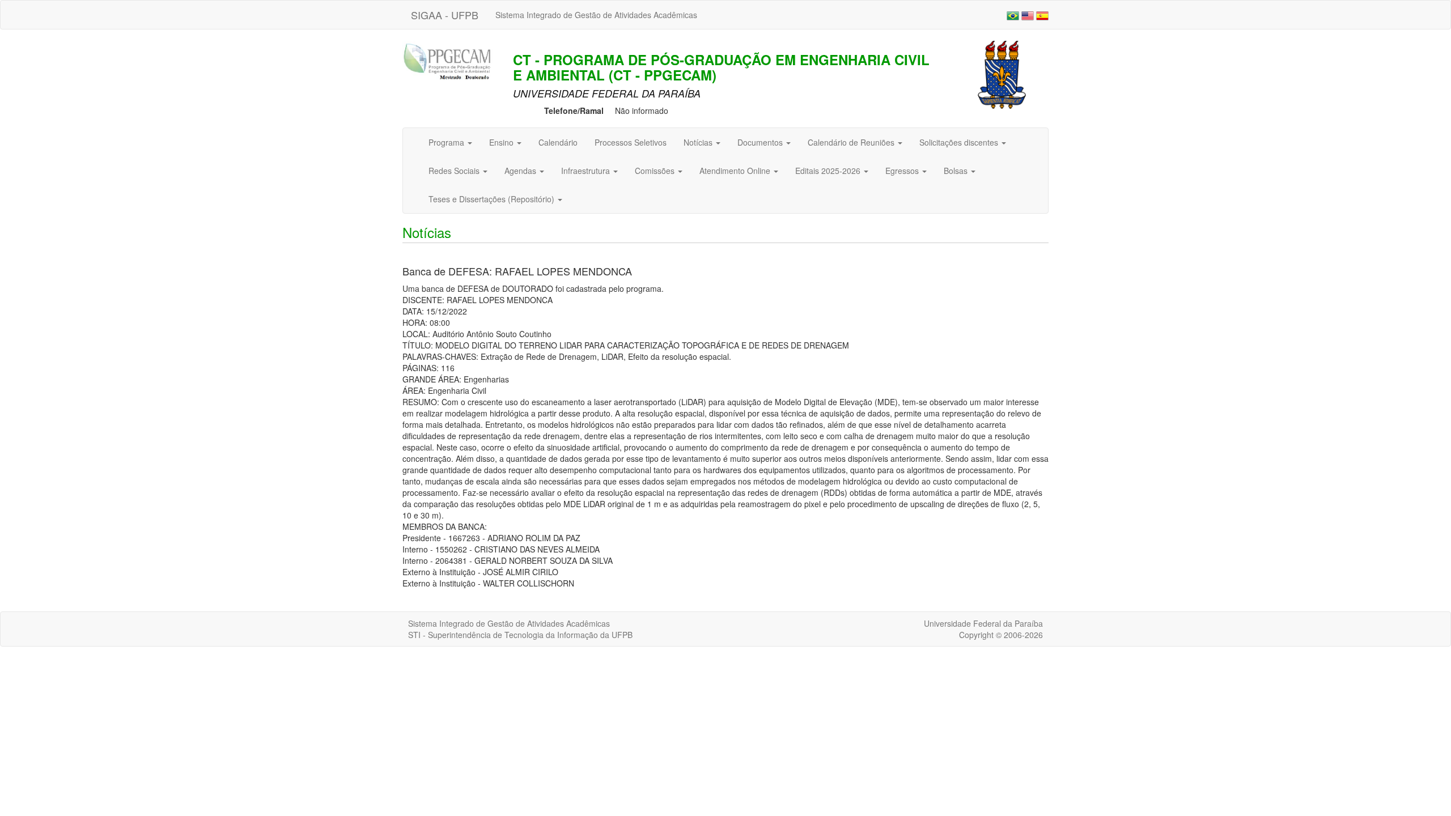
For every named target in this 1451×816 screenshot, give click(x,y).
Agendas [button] (521, 170)
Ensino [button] (502, 142)
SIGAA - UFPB (444, 14)
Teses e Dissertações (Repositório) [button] (492, 199)
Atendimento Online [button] (736, 170)
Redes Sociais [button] (455, 170)
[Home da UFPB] (1002, 73)
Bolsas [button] (957, 170)
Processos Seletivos (631, 142)
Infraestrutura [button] (586, 170)
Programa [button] (447, 142)
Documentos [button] (761, 142)
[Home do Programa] (450, 62)
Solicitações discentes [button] (959, 142)
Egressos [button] (903, 170)
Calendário (558, 142)
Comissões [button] (656, 170)
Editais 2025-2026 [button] (829, 170)
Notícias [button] (699, 142)
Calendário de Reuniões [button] (852, 142)
